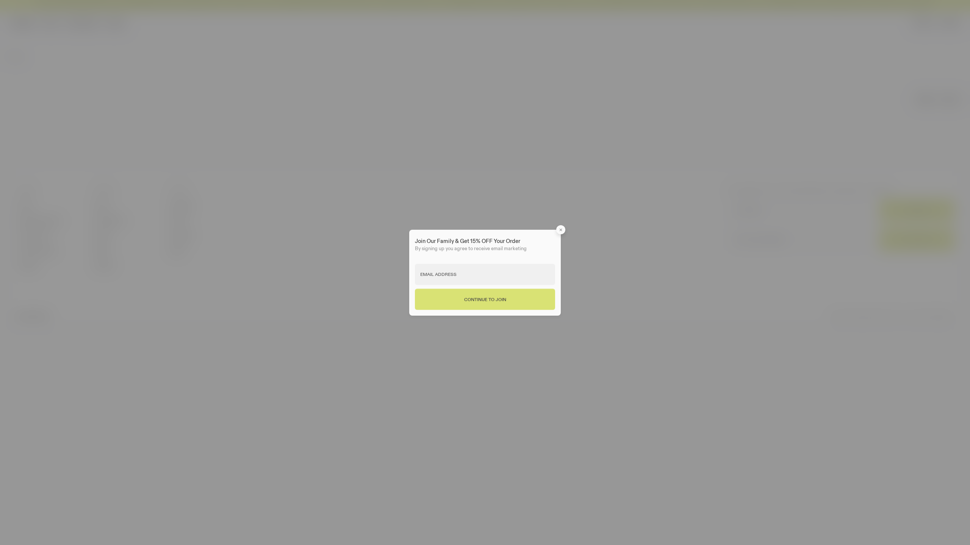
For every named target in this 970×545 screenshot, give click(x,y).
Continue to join (485, 299)
